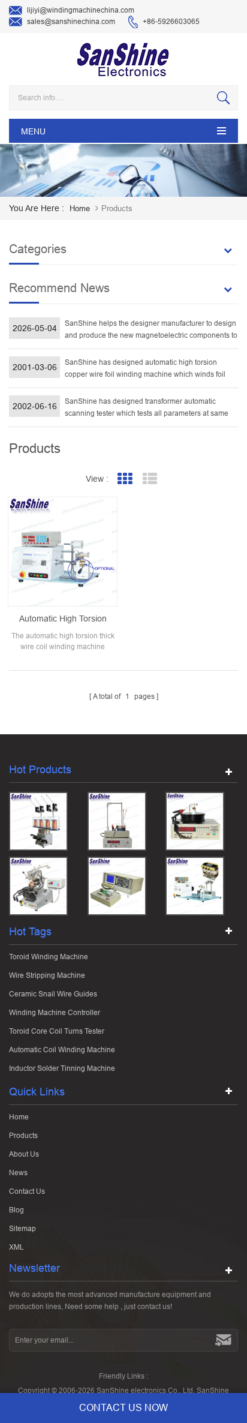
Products (23, 1135)
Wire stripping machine (47, 975)
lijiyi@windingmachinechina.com (80, 10)
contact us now (123, 1408)
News (18, 1173)
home (80, 208)
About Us (24, 1154)
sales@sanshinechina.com (71, 21)
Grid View (125, 479)
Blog (16, 1210)
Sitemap (22, 1228)
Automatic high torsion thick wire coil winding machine (63, 619)
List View (150, 479)
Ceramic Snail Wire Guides (53, 994)
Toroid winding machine (48, 957)
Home (19, 1117)
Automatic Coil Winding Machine (62, 1050)
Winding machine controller (54, 1012)
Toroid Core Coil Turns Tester (56, 1031)
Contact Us (27, 1191)
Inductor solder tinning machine (62, 1068)
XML (16, 1247)
